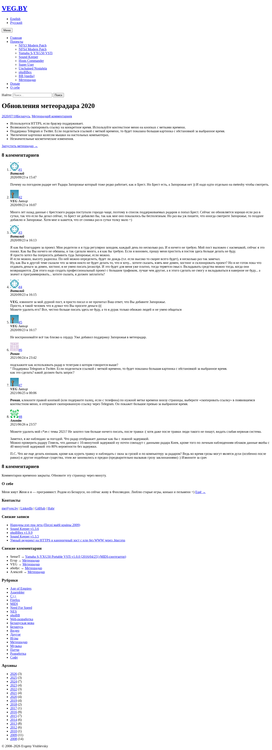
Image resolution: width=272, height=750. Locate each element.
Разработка (18, 653)
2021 (13, 693)
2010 (13, 731)
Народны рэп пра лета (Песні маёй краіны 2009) (45, 525)
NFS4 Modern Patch (33, 49)
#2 (20, 197)
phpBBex (25, 72)
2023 (13, 685)
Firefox (15, 600)
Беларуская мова (22, 623)
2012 (13, 727)
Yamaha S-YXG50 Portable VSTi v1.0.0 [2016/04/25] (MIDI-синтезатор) (75, 556)
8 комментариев (60, 116)
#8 (20, 416)
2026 (13, 674)
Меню (7, 30)
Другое (15, 634)
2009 (13, 735)
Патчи (14, 650)
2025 (13, 677)
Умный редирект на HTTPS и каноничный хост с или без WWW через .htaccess (67, 540)
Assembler (17, 592)
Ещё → (200, 492)
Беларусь (23, 116)
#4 (20, 287)
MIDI (14, 604)
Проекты (16, 41)
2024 (13, 681)
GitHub (40, 508)
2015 (13, 716)
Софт (14, 657)
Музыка (16, 646)
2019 (13, 700)
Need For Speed (21, 607)
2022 (13, 689)
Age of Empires (20, 588)
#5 (20, 322)
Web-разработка (21, 619)
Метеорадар (27, 80)
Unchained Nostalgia (33, 68)
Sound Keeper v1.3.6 (24, 529)
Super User (26, 64)
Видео (14, 630)
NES (13, 611)
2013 (13, 723)
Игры (14, 638)
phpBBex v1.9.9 (21, 532)
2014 (13, 720)
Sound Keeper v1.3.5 (24, 536)
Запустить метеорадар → (20, 146)
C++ (13, 596)
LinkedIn (26, 508)
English (15, 19)
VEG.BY (14, 8)
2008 (13, 739)
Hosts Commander (31, 61)
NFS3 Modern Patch (33, 45)
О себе (15, 87)
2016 (13, 712)
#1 (20, 169)
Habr (51, 508)
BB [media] (26, 76)
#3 (20, 232)
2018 (13, 704)
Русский (16, 22)
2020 (13, 697)
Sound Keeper (28, 57)
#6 (20, 350)
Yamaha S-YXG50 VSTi (35, 53)
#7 (20, 385)
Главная (16, 38)
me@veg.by (10, 508)
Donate (15, 83)
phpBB (15, 615)
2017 (13, 708)
